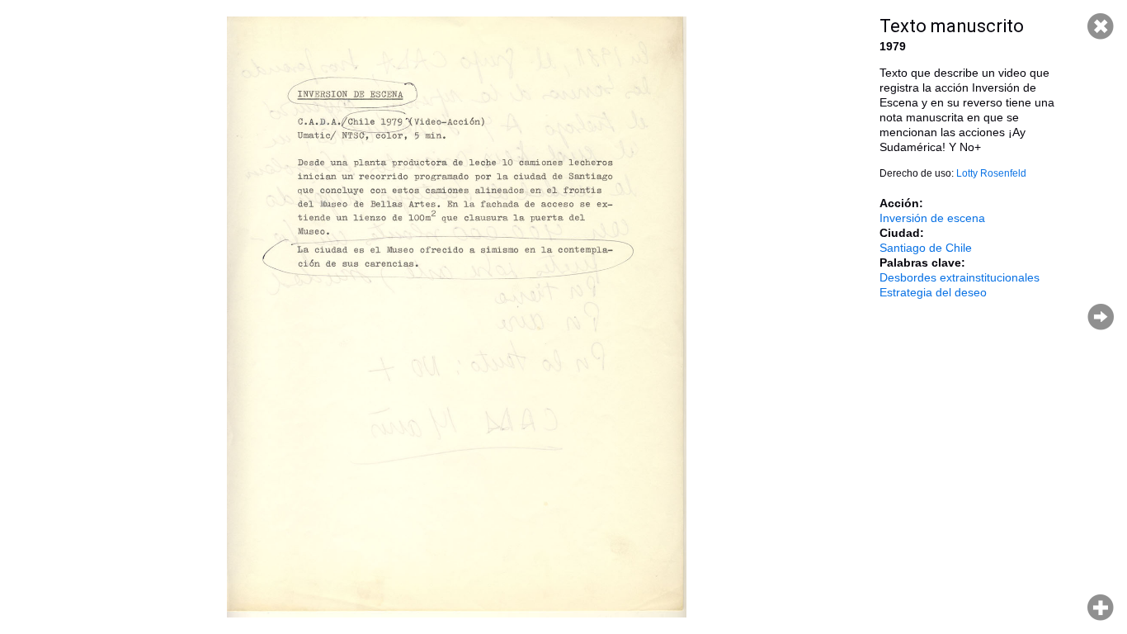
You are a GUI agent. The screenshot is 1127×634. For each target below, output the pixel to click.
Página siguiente (1100, 317)
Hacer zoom (1100, 607)
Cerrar (1100, 26)
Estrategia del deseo (933, 292)
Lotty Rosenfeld (991, 173)
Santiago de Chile (925, 247)
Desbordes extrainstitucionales (959, 277)
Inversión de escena (932, 218)
